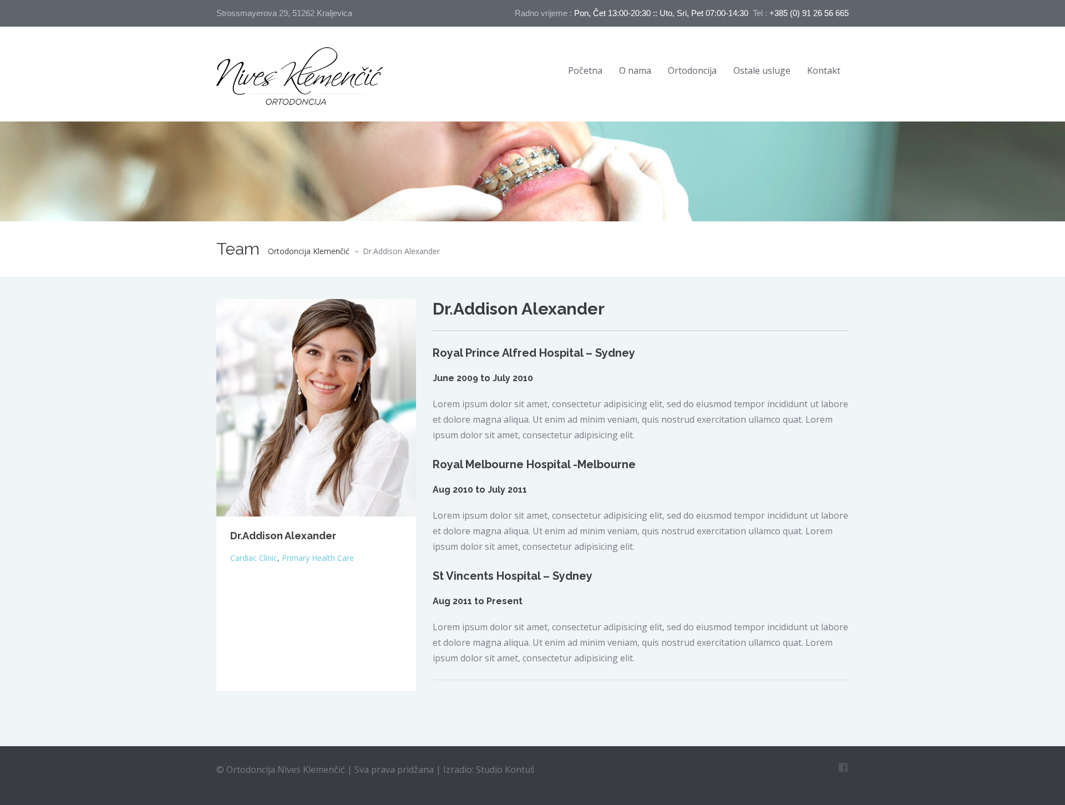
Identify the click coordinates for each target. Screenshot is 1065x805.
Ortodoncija (692, 70)
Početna (585, 70)
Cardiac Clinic (253, 558)
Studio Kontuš (505, 769)
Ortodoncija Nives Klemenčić (286, 769)
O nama (635, 70)
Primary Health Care (318, 558)
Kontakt (823, 70)
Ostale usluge (761, 70)
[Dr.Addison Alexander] (316, 407)
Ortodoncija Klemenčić (308, 251)
